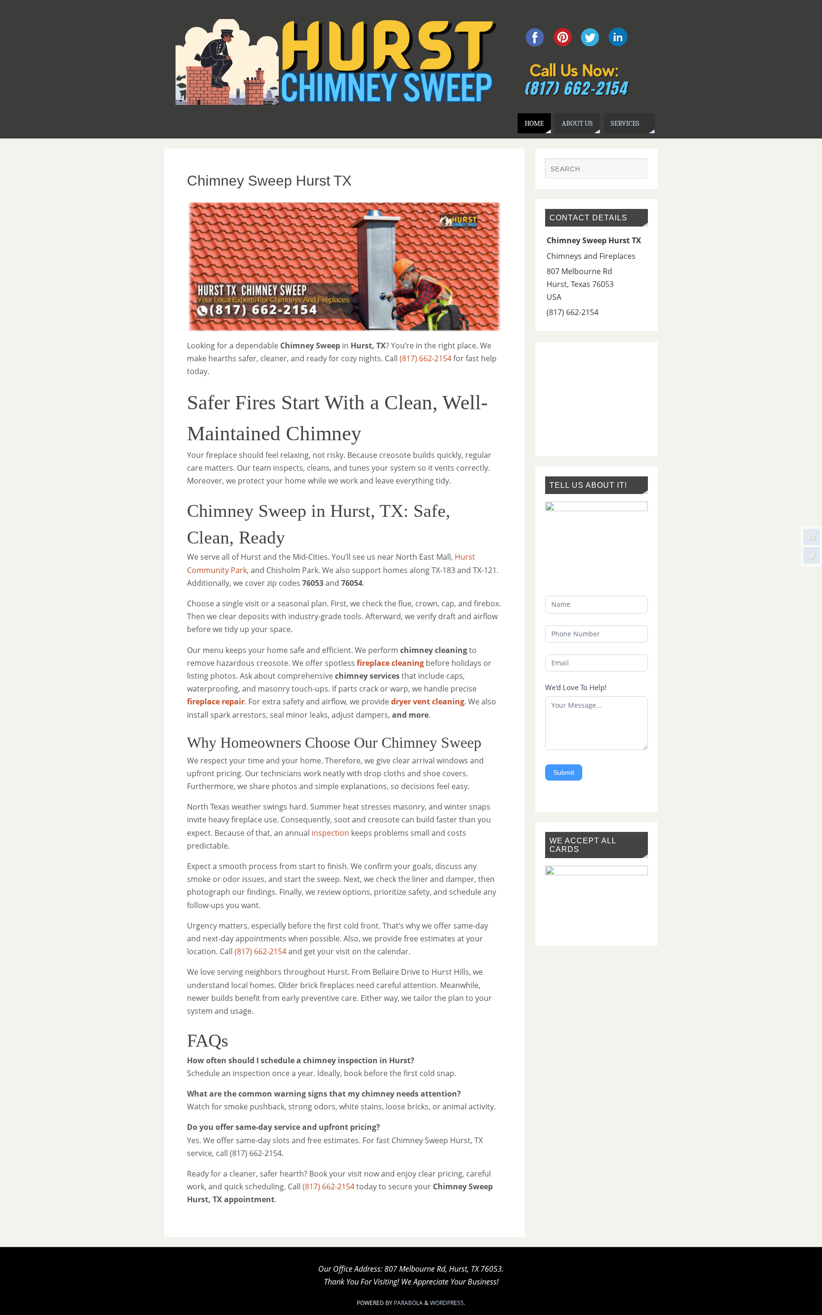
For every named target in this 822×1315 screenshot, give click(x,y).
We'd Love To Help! (576, 687)
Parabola (408, 1303)
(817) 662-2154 (425, 358)
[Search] (636, 170)
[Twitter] (811, 555)
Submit (563, 772)
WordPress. (447, 1303)
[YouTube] (811, 537)
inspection (330, 833)
